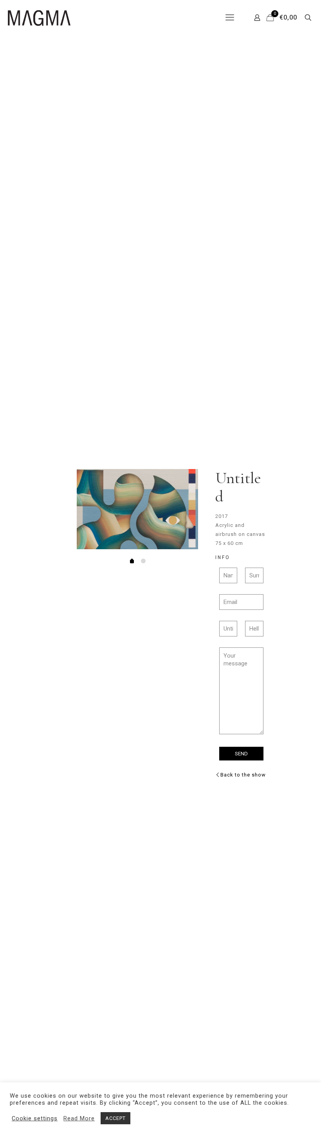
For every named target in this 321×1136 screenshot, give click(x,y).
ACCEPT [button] (115, 1118)
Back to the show (243, 775)
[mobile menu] (229, 17)
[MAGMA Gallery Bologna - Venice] (39, 17)
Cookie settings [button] (35, 1118)
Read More (79, 1118)
